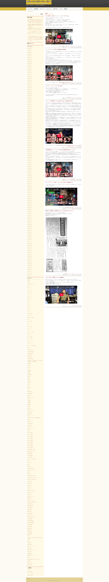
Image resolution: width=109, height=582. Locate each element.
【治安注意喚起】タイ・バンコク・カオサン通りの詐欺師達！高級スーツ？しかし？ (60, 149)
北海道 (29, 380)
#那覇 (29, 280)
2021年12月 (30, 106)
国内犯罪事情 (30, 393)
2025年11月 (30, 61)
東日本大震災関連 (31, 468)
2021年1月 (30, 121)
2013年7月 (30, 271)
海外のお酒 (30, 483)
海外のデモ (30, 494)
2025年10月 (30, 63)
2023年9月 (30, 95)
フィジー (29, 330)
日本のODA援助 (30, 447)
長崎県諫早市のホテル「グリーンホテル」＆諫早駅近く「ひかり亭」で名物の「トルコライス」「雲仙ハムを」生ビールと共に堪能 (35, 29)
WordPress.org (30, 575)
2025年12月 (30, 59)
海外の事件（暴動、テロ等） (69, 82)
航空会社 (69, 97)
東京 (29, 464)
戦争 (29, 419)
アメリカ (29, 287)
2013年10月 (30, 265)
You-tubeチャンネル (31, 283)
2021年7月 (30, 110)
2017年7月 (30, 185)
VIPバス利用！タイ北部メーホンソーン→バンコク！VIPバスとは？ (57, 15)
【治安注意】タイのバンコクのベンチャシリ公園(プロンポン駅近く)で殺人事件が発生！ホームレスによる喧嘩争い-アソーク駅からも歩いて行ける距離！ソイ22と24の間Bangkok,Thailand (35, 21)
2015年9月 (30, 226)
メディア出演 (30, 336)
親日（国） (30, 551)
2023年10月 (30, 93)
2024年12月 (30, 76)
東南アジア (30, 466)
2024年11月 (30, 78)
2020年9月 (30, 127)
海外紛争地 (30, 528)
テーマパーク (30, 315)
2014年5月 (30, 252)
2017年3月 (30, 192)
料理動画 (29, 421)
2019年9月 (30, 147)
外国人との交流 (30, 410)
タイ (51, 82)
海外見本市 (30, 530)
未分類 (29, 460)
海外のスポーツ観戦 (31, 490)
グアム (29, 308)
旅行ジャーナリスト (31, 427)
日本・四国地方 (30, 438)
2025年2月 (30, 72)
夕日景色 (29, 408)
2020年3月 (30, 138)
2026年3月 (30, 57)
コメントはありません (72, 83)
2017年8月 (30, 183)
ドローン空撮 (30, 321)
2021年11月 (30, 108)
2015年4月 (30, 235)
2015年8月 (30, 228)
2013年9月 (30, 267)
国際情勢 (60, 82)
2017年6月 (30, 187)
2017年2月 (30, 194)
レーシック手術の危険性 (32, 345)
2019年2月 (30, 151)
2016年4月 (30, 213)
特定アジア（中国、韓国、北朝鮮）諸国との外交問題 (35, 538)
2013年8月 (30, 269)
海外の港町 (30, 509)
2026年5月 (30, 54)
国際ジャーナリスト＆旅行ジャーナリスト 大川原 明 (38, 2)
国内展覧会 (30, 391)
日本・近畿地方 (30, 442)
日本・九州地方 (30, 436)
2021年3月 (30, 117)
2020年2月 (30, 140)
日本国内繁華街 (30, 455)
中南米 (29, 365)
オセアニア (30, 298)
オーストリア (30, 296)
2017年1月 (30, 196)
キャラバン (30, 306)
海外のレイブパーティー (32, 500)
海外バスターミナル (31, 515)
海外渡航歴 (36, 8)
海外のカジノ (30, 485)
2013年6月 (30, 273)
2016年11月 (30, 200)
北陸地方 (29, 382)
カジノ (29, 302)
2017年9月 (30, 181)
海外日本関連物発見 (31, 522)
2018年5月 (30, 166)
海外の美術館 (30, 513)
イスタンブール (30, 291)
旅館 (29, 430)
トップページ (29, 8)
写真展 (29, 372)
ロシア (29, 347)
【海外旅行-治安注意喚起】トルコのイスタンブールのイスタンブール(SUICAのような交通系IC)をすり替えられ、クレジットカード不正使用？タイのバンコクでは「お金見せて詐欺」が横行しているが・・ (35, 38)
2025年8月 (30, 67)
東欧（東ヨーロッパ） (31, 470)
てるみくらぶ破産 (31, 317)
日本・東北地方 (30, 440)
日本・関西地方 (30, 445)
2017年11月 (30, 177)
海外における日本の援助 (32, 479)
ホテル (29, 334)
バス (29, 323)
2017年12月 (30, 175)
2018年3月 (30, 170)
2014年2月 (30, 258)
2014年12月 (30, 243)
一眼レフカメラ (30, 349)
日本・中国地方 (30, 432)
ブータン (29, 328)
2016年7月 (30, 207)
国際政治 (29, 402)
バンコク (80, 82)
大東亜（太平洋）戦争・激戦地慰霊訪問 (34, 417)
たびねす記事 (30, 313)
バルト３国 (30, 326)
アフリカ (29, 285)
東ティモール (30, 462)
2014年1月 (30, 260)
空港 (29, 540)
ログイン (29, 569)
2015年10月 (30, 224)
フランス (80, 146)
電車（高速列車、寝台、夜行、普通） (34, 559)
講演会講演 (30, 553)
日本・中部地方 (30, 434)
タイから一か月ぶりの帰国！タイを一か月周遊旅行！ (54, 277)
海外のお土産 (30, 481)
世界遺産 (29, 363)
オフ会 (29, 300)
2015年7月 (30, 230)
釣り (29, 557)
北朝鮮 (29, 376)
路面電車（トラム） (31, 555)
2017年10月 (30, 179)
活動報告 (65, 8)
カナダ (29, 304)
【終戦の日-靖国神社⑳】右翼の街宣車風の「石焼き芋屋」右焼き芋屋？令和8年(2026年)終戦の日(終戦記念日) (35, 25)
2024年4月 (30, 87)
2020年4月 (30, 136)
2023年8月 (30, 97)
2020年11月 (30, 125)
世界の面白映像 (30, 358)
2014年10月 (30, 245)
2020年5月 (30, 134)
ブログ (61, 8)
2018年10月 (30, 157)
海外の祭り (30, 511)
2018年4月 (30, 168)
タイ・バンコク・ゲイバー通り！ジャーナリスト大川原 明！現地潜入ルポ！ (59, 182)
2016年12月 (30, 198)
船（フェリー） (30, 546)
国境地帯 (29, 395)
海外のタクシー (30, 492)
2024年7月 (30, 82)
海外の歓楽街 (67, 207)
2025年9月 (30, 65)
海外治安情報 (79, 145)
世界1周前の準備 (30, 351)
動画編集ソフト (30, 374)
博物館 (29, 387)
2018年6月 (30, 164)
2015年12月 (30, 220)
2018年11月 (30, 155)
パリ (78, 146)
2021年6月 (30, 112)
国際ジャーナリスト (56, 82)
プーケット (80, 97)
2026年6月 (30, 52)
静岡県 (29, 561)
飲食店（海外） (71, 207)
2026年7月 (30, 50)
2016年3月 (30, 215)
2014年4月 (30, 254)
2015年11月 (30, 222)
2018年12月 (30, 153)
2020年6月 (30, 132)
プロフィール (42, 8)
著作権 (28, 578)
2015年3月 (30, 237)
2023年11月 (30, 91)
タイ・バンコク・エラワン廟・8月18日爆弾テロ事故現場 (55, 49)
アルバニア (30, 289)
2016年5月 (30, 211)
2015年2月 (30, 239)
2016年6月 (30, 209)
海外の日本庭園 (30, 505)
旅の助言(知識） (65, 145)
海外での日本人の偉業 (31, 475)
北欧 (29, 378)
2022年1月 (30, 104)
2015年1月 (30, 241)
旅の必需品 (30, 425)
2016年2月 (30, 217)
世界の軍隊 (30, 356)
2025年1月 (30, 74)
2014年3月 (30, 256)
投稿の (30, 571)
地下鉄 (29, 406)
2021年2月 (30, 119)
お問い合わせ (55, 8)
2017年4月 (30, 190)
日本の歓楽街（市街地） (32, 449)
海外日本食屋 (30, 524)
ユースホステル (30, 341)
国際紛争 (63, 82)
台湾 (29, 389)
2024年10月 (30, 80)
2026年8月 (30, 48)
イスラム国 (30, 293)
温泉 (29, 535)
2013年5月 (30, 275)
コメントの (30, 573)
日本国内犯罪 (30, 453)
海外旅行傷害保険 (31, 520)
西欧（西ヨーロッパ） (70, 146)
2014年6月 (30, 250)
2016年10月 (30, 202)
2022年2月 (30, 102)
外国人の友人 (30, 412)
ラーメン (29, 343)
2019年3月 (30, 149)
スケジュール (48, 8)
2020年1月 (30, 142)
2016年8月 (30, 205)
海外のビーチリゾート (31, 496)
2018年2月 (30, 172)
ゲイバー (78, 207)
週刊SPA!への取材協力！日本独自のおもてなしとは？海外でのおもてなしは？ (59, 210)
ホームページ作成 (31, 332)
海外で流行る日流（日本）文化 (33, 477)
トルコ (29, 319)
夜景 (29, 415)
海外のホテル (30, 498)
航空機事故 (30, 544)
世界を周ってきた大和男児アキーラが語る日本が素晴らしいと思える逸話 (35, 361)
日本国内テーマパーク (31, 451)
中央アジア (30, 367)
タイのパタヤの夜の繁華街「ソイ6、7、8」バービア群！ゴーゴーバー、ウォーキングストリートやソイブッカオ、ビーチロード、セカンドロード (35, 33)
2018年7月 (30, 162)
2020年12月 (30, 123)
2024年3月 (30, 89)
